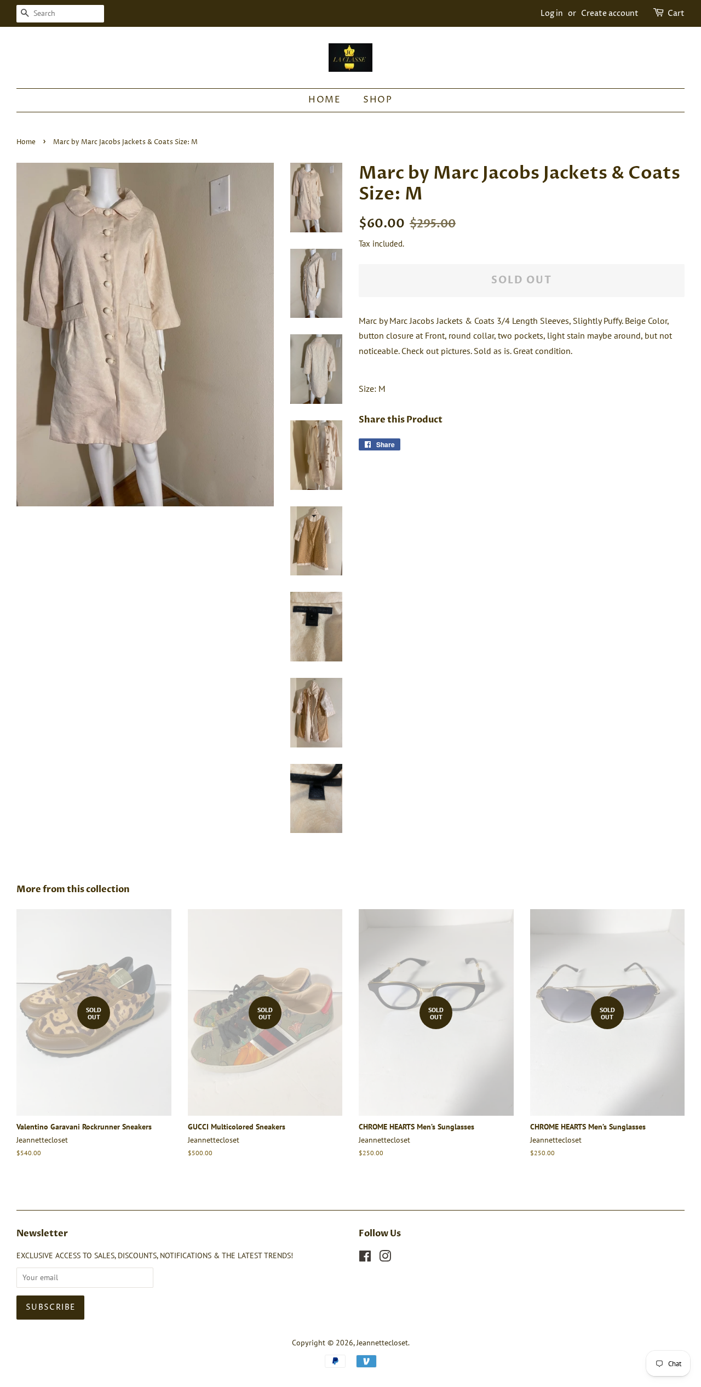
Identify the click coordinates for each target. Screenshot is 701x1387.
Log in (552, 13)
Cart (676, 13)
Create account (610, 13)
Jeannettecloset (382, 1343)
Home (324, 100)
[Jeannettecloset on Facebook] (365, 1258)
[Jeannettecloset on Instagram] (385, 1258)
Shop (377, 100)
